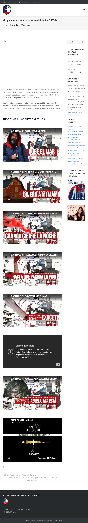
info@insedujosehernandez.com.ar (30, 2)
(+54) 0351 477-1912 (10, 2)
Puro (60, 520)
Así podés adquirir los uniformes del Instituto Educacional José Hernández (76, 142)
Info (6, 467)
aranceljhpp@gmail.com (75, 112)
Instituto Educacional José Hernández (41, 520)
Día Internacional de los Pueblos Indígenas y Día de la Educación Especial (76, 150)
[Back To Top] (82, 517)
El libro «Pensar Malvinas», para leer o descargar (20, 475)
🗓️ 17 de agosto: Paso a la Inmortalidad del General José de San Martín (75, 134)
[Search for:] (76, 42)
